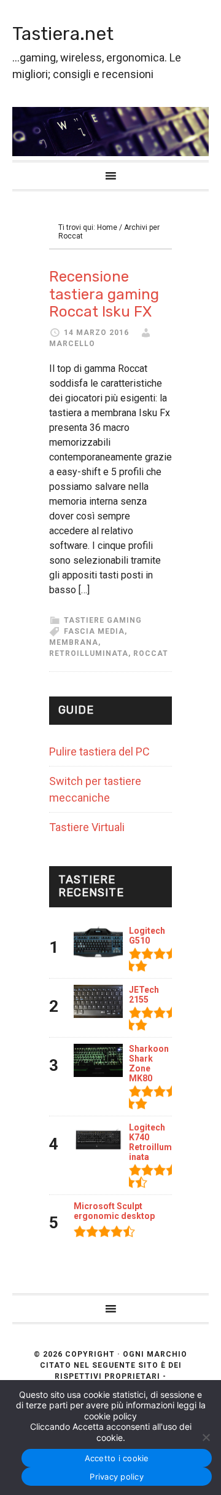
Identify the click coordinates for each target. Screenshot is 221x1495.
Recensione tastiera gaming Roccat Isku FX (104, 294)
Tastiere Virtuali (87, 827)
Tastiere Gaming (103, 620)
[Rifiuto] (206, 1437)
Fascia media (94, 631)
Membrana (73, 642)
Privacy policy (117, 1476)
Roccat (150, 653)
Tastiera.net (63, 34)
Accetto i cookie (117, 1458)
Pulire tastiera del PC (99, 751)
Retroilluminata (88, 653)
